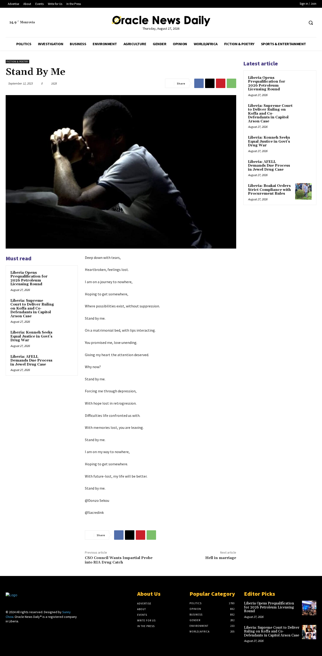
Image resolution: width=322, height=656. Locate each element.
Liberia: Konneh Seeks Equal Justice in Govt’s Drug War (31, 336)
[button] (310, 22)
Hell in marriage (220, 557)
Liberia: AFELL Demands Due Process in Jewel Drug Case (31, 360)
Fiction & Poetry (17, 61)
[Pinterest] (220, 83)
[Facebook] (292, 23)
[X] (300, 23)
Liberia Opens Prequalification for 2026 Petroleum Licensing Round (29, 278)
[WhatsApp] (231, 83)
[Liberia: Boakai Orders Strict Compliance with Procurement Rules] (303, 191)
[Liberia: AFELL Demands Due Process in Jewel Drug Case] (65, 362)
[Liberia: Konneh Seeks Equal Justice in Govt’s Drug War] (65, 338)
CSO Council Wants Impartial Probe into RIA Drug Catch (119, 560)
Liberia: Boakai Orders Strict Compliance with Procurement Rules (269, 190)
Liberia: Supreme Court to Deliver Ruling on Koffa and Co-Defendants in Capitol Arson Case (32, 308)
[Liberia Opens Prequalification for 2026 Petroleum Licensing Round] (65, 278)
